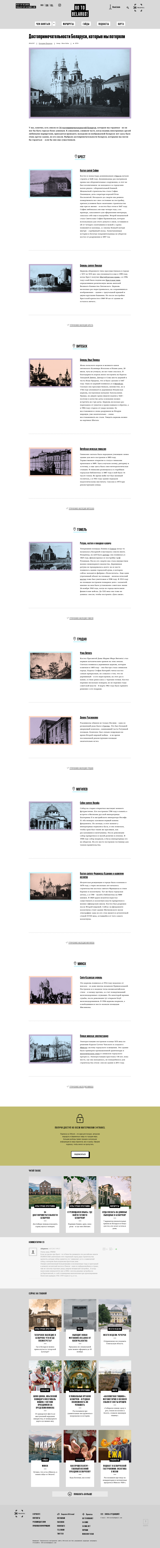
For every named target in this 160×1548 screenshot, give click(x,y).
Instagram (61, 1518)
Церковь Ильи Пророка (90, 360)
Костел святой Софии (89, 170)
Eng (47, 5)
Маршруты (68, 24)
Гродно (106, 726)
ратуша (106, 554)
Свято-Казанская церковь (91, 977)
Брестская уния (113, 280)
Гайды (86, 24)
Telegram (60, 1529)
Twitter (60, 1533)
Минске (83, 1047)
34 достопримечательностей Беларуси (77, 127)
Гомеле (113, 548)
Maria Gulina (65, 43)
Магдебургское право (110, 277)
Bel (52, 5)
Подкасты (104, 24)
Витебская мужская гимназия (93, 449)
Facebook (60, 1522)
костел (83, 579)
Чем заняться (43, 24)
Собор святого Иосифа (89, 803)
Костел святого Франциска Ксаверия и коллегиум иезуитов (102, 875)
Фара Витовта (86, 653)
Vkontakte (61, 1526)
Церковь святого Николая (91, 265)
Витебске (118, 383)
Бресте (118, 175)
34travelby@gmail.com (114, 1517)
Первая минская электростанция (94, 1036)
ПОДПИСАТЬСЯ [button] (80, 1154)
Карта (121, 24)
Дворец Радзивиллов (89, 717)
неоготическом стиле (90, 1053)
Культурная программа (45, 43)
